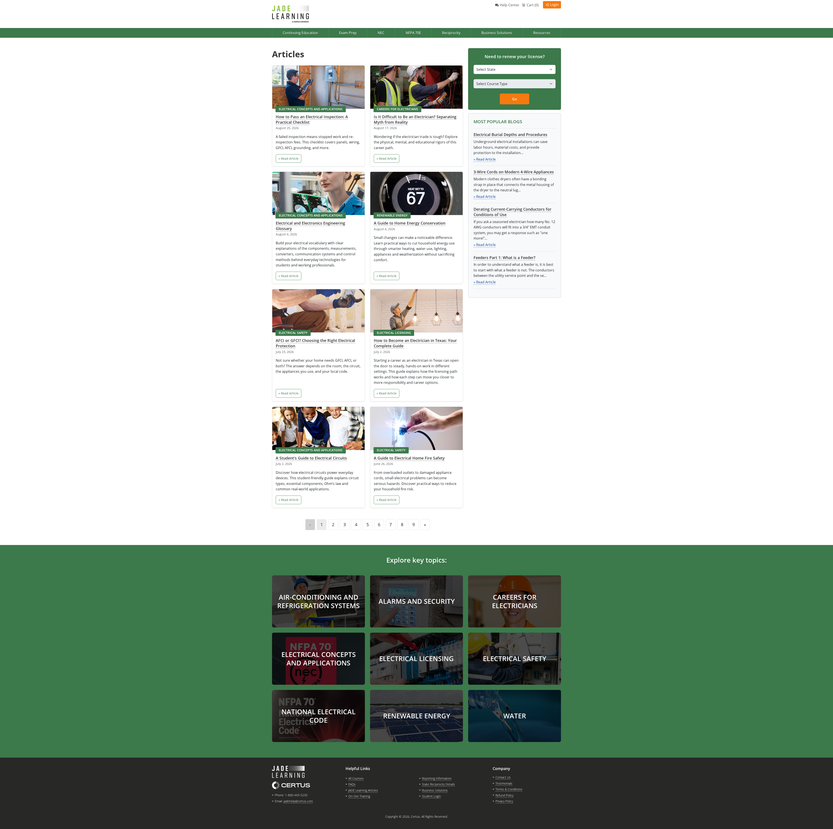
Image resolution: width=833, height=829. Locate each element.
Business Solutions (496, 32)
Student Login (431, 796)
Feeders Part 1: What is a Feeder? (504, 257)
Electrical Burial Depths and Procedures (510, 134)
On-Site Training (359, 796)
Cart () (533, 5)
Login (554, 4)
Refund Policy (504, 795)
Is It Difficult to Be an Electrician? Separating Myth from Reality (415, 119)
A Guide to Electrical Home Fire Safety (409, 458)
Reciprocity (451, 32)
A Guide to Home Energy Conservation (409, 223)
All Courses (356, 778)
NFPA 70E (413, 32)
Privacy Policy (504, 801)
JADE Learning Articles (363, 790)
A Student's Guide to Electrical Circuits (311, 458)
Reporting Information (436, 778)
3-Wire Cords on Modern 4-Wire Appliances (514, 171)
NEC (381, 32)
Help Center (509, 5)
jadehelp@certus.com (298, 801)
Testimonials (503, 783)
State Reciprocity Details (438, 784)
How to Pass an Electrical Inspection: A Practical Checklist (312, 119)
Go (514, 99)
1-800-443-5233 (296, 795)
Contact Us (503, 777)
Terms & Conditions (508, 789)
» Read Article (288, 158)
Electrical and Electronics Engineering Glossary (310, 225)
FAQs (352, 784)
